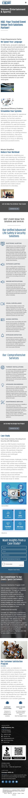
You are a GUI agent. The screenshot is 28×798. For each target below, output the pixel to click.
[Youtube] (16, 781)
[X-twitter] (6, 781)
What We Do (4, 533)
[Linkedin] (13, 781)
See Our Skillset (4, 505)
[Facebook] (2, 781)
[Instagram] (9, 781)
